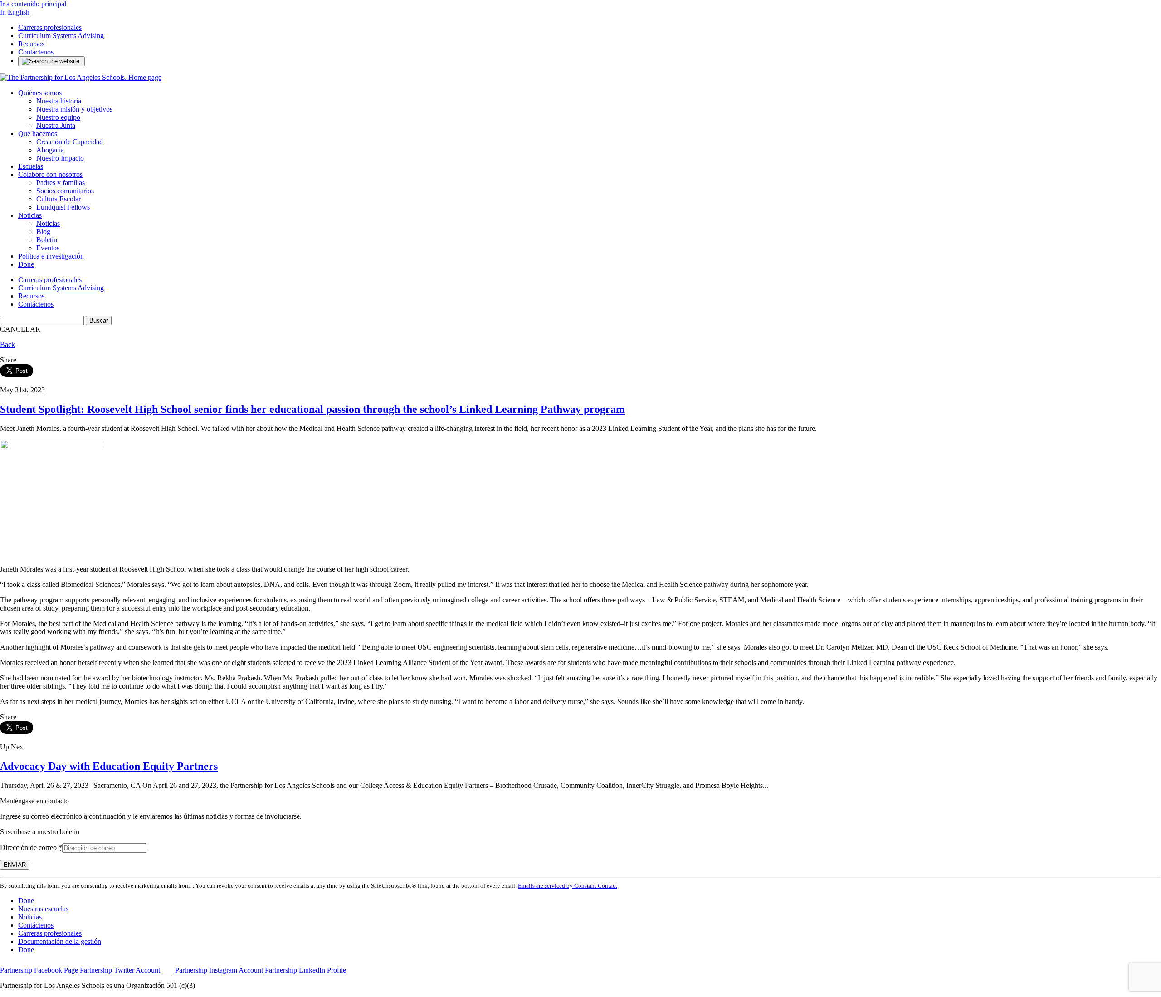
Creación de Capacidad (69, 142)
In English (14, 12)
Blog (43, 231)
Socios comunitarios (65, 191)
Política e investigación (51, 256)
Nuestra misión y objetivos (74, 109)
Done (26, 264)
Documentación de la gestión (59, 941)
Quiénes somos (40, 93)
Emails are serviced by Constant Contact (567, 885)
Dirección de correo (31, 847)
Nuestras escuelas (43, 909)
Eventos (47, 248)
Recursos (31, 44)
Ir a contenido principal (33, 4)
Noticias (30, 215)
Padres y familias (60, 182)
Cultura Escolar (58, 199)
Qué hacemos (37, 133)
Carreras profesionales (50, 27)
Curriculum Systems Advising (61, 35)
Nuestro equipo (58, 117)
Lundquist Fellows (63, 207)
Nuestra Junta (55, 125)
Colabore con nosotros (50, 174)
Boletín (46, 240)
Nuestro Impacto (60, 158)
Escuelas (30, 166)
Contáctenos (36, 52)
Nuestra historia (58, 101)
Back (7, 344)
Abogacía (50, 150)
